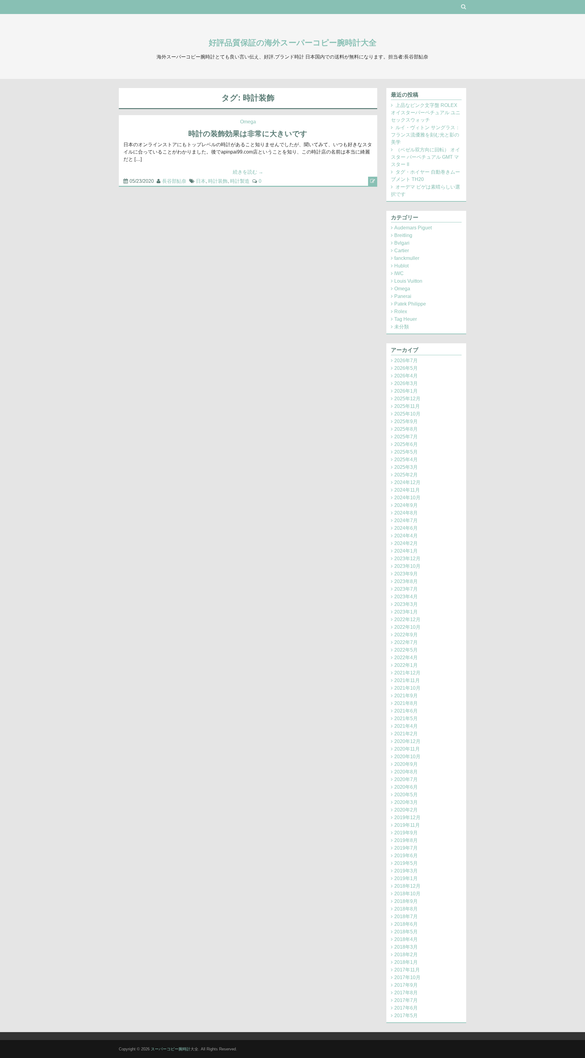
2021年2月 (406, 733)
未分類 (401, 326)
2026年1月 (406, 391)
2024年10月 (407, 497)
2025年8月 (406, 429)
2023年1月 (406, 611)
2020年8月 (406, 771)
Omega (248, 121)
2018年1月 (406, 962)
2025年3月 (406, 467)
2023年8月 (406, 581)
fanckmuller (406, 258)
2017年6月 (406, 1007)
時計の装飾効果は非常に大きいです (247, 133)
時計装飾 (218, 181)
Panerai (402, 296)
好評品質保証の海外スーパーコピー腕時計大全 (293, 42)
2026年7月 (406, 360)
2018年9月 (406, 901)
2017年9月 (406, 985)
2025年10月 (407, 413)
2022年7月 (406, 642)
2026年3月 (406, 383)
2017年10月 (407, 977)
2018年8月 (406, 908)
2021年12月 (407, 672)
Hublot (401, 265)
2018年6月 (406, 924)
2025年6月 (406, 444)
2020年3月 (406, 802)
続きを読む (248, 172)
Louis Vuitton (408, 281)
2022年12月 (407, 619)
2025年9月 (406, 421)
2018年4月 (406, 939)
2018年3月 (406, 947)
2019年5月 (406, 863)
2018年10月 (407, 893)
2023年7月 (406, 589)
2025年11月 (407, 406)
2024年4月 (406, 535)
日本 (201, 181)
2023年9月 (406, 573)
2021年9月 (406, 695)
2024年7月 (406, 520)
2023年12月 (407, 558)
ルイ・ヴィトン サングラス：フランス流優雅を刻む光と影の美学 (425, 135)
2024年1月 (406, 551)
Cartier (401, 250)
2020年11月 (407, 749)
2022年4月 (406, 657)
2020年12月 (407, 741)
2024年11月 (407, 490)
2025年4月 (406, 459)
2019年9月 (406, 832)
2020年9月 (406, 764)
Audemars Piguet (413, 227)
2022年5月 (406, 650)
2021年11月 (407, 680)
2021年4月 (406, 726)
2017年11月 (407, 969)
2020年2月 (406, 809)
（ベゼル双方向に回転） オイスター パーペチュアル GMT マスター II (425, 157)
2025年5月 (406, 452)
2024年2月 (406, 543)
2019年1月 (406, 878)
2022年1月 (406, 665)
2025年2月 (406, 474)
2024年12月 (407, 482)
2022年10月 (407, 627)
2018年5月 (406, 931)
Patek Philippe (410, 303)
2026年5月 (406, 368)
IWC (399, 273)
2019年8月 (406, 840)
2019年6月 (406, 855)
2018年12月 (407, 886)
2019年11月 (407, 825)
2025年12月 (407, 398)
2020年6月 (406, 787)
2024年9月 (406, 505)
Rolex (400, 311)
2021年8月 (406, 703)
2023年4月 (406, 596)
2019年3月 (406, 870)
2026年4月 (406, 375)
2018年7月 (406, 916)
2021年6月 (406, 710)
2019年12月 (407, 817)
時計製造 (240, 181)
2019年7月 (406, 848)
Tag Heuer (405, 319)
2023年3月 (406, 604)
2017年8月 (406, 992)
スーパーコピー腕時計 (170, 1049)
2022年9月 (406, 634)
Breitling (403, 235)
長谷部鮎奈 (174, 181)
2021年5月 (406, 718)
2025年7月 (406, 436)
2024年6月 (406, 528)
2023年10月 (407, 566)
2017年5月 (406, 1015)
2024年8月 (406, 512)
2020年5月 (406, 794)
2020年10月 (407, 756)
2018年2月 (406, 954)
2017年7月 (406, 1000)
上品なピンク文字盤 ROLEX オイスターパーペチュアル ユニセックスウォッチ (425, 112)
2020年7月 (406, 779)
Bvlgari (402, 243)
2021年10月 (407, 688)
